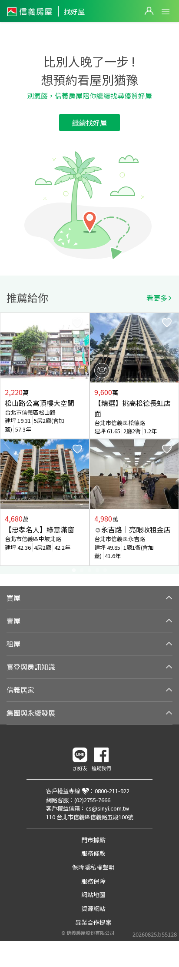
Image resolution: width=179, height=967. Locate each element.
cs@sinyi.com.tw (107, 808)
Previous (7, 443)
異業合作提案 (93, 922)
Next (172, 443)
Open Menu (165, 11)
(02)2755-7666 (92, 800)
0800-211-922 (112, 791)
